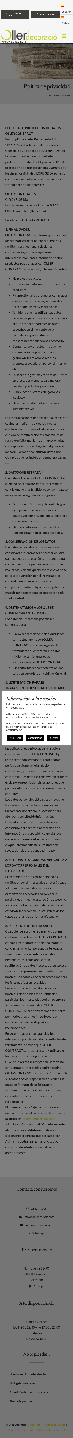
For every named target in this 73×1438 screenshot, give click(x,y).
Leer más (53, 737)
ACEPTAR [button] (15, 737)
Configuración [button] (35, 737)
